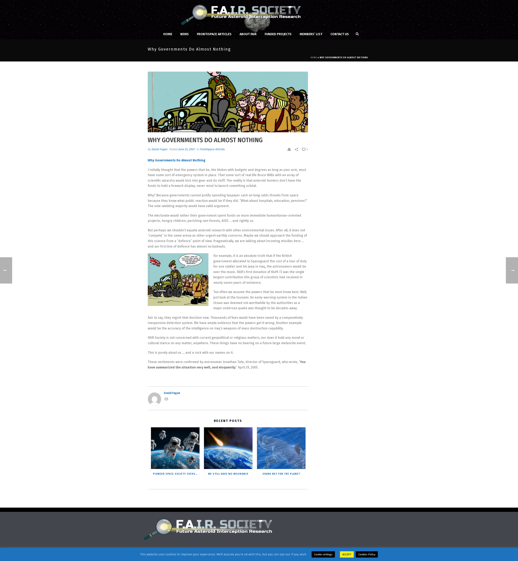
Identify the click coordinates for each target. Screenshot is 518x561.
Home (167, 34)
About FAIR (248, 34)
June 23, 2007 (186, 149)
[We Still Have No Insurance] (228, 448)
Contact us (339, 34)
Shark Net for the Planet (281, 473)
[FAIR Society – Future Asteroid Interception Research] (259, 14)
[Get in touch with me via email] (166, 399)
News (184, 34)
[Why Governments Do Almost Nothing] (228, 102)
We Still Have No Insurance (228, 473)
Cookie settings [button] (323, 554)
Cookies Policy (366, 554)
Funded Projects (278, 34)
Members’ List (311, 34)
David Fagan (160, 149)
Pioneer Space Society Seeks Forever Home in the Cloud (176, 473)
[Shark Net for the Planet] (281, 448)
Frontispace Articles (214, 34)
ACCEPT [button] (346, 554)
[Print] (289, 149)
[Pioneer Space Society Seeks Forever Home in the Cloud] (175, 448)
